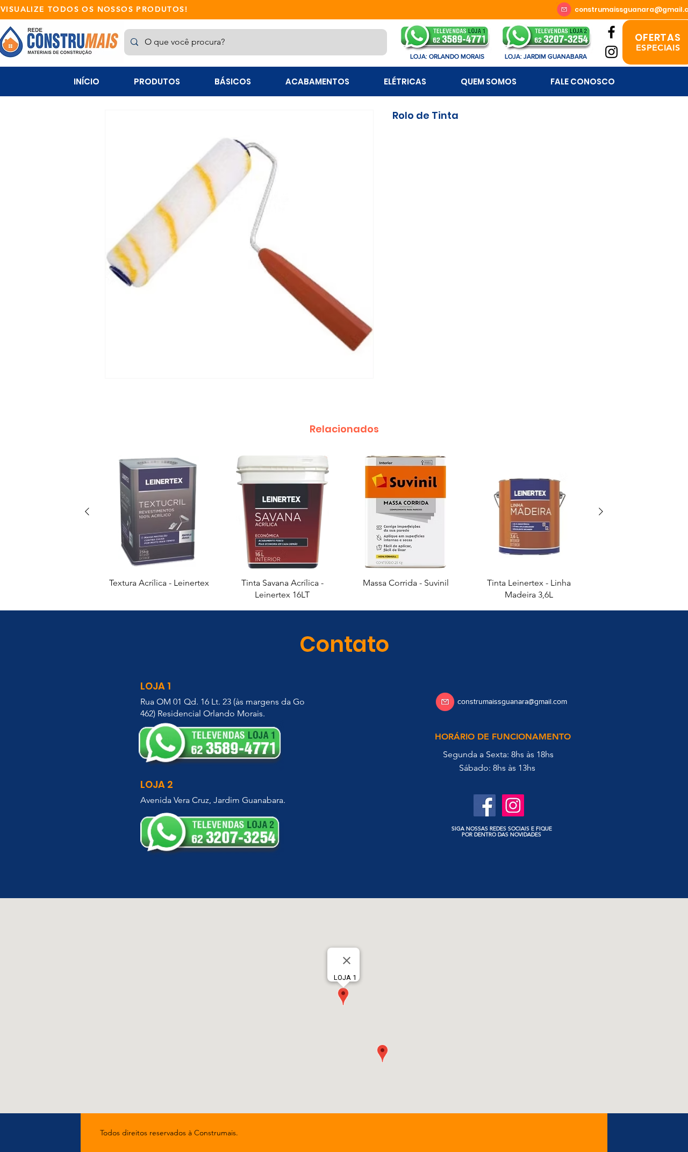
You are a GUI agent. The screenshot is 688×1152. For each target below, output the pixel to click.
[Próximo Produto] (600, 511)
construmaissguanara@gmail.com (512, 701)
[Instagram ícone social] (513, 805)
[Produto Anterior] (87, 511)
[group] (344, 528)
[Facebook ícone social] (485, 805)
